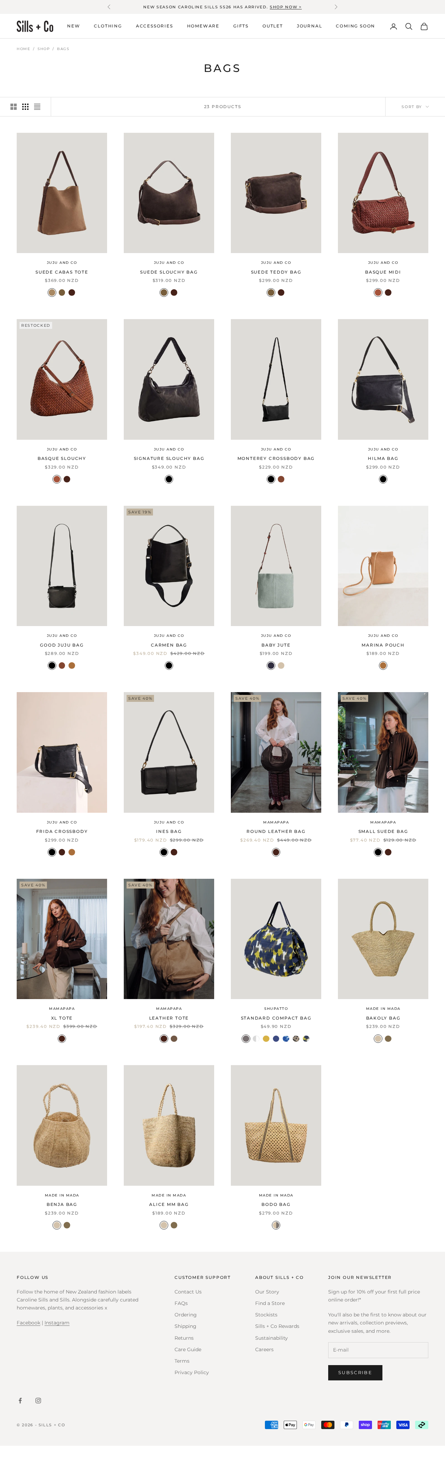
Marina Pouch (383, 645)
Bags (63, 49)
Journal (309, 26)
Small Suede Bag (383, 831)
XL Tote (62, 1018)
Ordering (186, 1315)
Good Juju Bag (61, 645)
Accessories (154, 26)
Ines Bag (168, 831)
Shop (44, 49)
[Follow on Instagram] (38, 1400)
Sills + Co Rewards (277, 1326)
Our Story (267, 1292)
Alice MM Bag (169, 1204)
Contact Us (188, 1292)
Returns (184, 1338)
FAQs (181, 1303)
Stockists (266, 1315)
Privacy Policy (192, 1372)
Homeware (203, 26)
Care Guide (188, 1349)
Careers (264, 1349)
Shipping (185, 1326)
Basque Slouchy (62, 458)
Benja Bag (62, 1204)
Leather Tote (169, 1018)
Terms (182, 1361)
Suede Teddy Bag (276, 272)
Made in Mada (383, 1008)
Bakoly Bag (383, 1018)
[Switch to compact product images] (37, 106)
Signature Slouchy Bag (169, 458)
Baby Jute (275, 645)
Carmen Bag (169, 645)
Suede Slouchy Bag (169, 272)
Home (23, 49)
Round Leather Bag (276, 831)
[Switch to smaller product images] (25, 106)
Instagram (57, 1323)
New (73, 26)
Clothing (108, 26)
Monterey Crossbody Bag (276, 458)
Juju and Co (62, 262)
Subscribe (355, 1372)
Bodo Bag (275, 1204)
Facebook (28, 1323)
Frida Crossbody (62, 831)
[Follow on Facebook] (20, 1400)
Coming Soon (355, 26)
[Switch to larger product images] (13, 106)
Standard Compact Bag (276, 1018)
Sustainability (271, 1338)
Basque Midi (383, 272)
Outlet (272, 26)
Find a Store (270, 1303)
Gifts (241, 26)
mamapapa (276, 822)
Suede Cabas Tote (61, 272)
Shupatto (276, 1008)
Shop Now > (286, 7)
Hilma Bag (383, 458)
